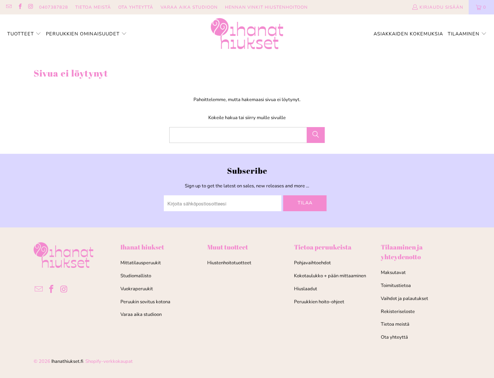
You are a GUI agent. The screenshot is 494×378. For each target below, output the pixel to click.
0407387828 (53, 7)
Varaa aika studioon (141, 314)
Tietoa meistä (395, 324)
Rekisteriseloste (398, 311)
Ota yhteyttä (394, 337)
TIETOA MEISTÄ (93, 7)
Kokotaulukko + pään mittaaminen (330, 276)
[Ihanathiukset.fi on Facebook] (19, 7)
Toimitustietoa (396, 285)
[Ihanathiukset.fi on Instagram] (30, 7)
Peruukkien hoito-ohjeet (319, 302)
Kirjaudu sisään (441, 7)
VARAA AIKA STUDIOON (189, 7)
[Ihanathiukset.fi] (247, 34)
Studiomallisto (135, 276)
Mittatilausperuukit (140, 263)
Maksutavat (393, 272)
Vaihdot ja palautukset (404, 298)
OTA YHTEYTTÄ (135, 7)
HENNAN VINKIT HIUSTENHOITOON (266, 7)
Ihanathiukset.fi (67, 361)
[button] (24, 34)
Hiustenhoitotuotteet (229, 263)
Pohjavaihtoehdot (312, 263)
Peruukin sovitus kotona (145, 302)
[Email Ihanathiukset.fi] (8, 7)
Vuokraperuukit (136, 289)
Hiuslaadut (305, 289)
